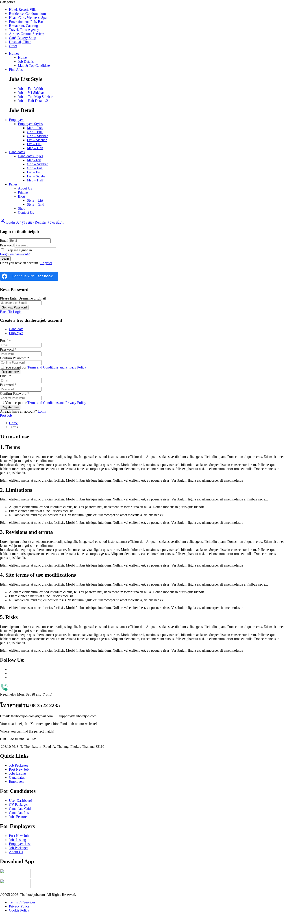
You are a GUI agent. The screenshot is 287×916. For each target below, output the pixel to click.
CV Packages (18, 804)
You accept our (45, 367)
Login (42, 411)
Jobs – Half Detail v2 (33, 101)
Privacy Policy (19, 906)
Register (46, 263)
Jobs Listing (17, 773)
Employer (16, 333)
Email (4, 240)
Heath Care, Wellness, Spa (28, 17)
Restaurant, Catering (23, 26)
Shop (21, 208)
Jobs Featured (18, 817)
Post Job (6, 415)
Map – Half (35, 148)
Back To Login (11, 312)
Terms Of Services (22, 902)
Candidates (17, 152)
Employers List (19, 844)
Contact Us (26, 212)
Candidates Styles (30, 156)
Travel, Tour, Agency (24, 30)
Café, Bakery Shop (22, 38)
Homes (14, 53)
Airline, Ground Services (26, 34)
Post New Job (19, 769)
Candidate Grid (20, 808)
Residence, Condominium (27, 13)
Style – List (35, 200)
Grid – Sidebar (37, 136)
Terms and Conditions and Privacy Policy (56, 367)
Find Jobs (16, 69)
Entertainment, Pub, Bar (26, 22)
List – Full (34, 144)
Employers (16, 120)
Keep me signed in (18, 250)
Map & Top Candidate (34, 65)
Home (22, 57)
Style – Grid (35, 204)
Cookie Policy (19, 910)
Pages (13, 184)
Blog (21, 196)
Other (13, 46)
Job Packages (18, 765)
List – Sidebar (37, 140)
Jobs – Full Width (30, 89)
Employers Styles (30, 124)
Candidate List (19, 813)
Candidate (16, 329)
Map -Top (34, 160)
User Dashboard (20, 800)
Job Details (26, 61)
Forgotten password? (15, 254)
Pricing (23, 192)
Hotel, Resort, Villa (22, 9)
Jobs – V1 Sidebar (31, 93)
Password (7, 245)
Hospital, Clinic (20, 42)
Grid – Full (35, 132)
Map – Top (35, 128)
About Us (25, 188)
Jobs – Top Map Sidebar (35, 97)
